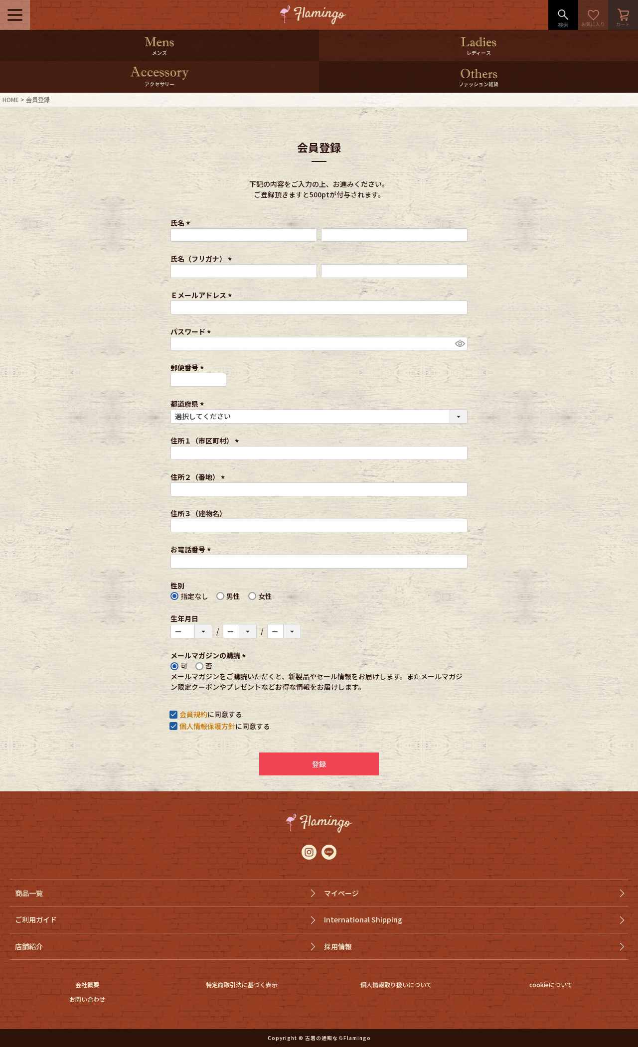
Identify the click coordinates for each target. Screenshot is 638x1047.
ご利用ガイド (36, 919)
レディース (479, 52)
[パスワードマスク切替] (460, 343)
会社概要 (87, 984)
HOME (10, 99)
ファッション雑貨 (478, 84)
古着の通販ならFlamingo (338, 1038)
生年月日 (184, 618)
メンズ (159, 52)
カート (623, 15)
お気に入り (593, 15)
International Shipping (363, 919)
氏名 (181, 223)
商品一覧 (29, 893)
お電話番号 (192, 549)
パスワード (192, 331)
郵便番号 (188, 367)
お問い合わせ (87, 999)
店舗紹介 (29, 946)
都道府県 (188, 404)
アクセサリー (159, 84)
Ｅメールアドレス (202, 295)
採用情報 (338, 946)
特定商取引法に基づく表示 (242, 984)
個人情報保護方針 (207, 726)
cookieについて (551, 984)
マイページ (341, 893)
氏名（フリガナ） (202, 259)
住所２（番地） (199, 477)
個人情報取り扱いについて (396, 984)
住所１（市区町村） (206, 441)
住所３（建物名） (198, 513)
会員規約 (193, 714)
